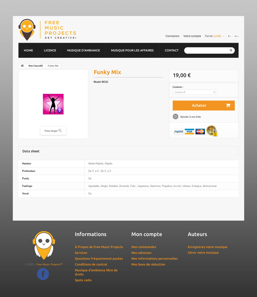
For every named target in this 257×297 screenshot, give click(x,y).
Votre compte (192, 36)
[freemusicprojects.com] (64, 30)
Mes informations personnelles (154, 258)
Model (97, 81)
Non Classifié (36, 66)
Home (28, 50)
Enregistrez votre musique (207, 247)
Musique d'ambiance (83, 50)
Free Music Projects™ (49, 264)
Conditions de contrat (91, 264)
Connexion (172, 36)
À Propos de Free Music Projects (99, 247)
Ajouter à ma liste (190, 116)
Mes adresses (141, 252)
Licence (50, 50)
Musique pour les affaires (132, 50)
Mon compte (146, 234)
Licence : (178, 87)
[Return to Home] (22, 66)
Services (81, 252)
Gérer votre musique (203, 252)
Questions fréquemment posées (99, 258)
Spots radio (83, 280)
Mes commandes (143, 247)
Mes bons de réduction (148, 264)
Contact (172, 50)
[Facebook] (43, 277)
